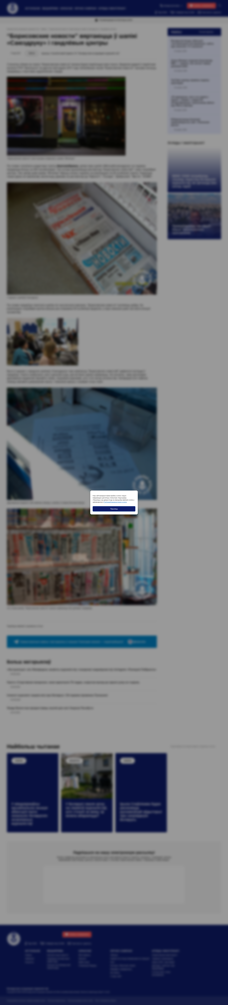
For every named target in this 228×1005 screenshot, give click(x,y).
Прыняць (114, 509)
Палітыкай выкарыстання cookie (115, 502)
